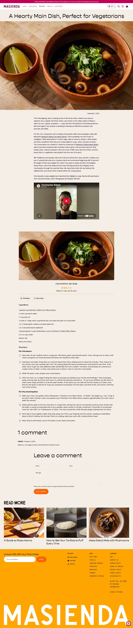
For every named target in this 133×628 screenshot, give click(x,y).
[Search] (118, 6)
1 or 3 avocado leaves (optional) (31, 327)
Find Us (92, 560)
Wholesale (93, 569)
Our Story (93, 557)
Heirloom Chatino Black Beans (87, 144)
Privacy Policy (116, 569)
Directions (23, 347)
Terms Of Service (116, 566)
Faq (111, 557)
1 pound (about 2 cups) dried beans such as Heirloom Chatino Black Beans (47, 331)
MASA (72, 176)
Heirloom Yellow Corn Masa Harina (53, 136)
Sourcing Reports (96, 563)
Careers (92, 573)
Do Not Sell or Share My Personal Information (118, 584)
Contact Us (114, 560)
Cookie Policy (115, 573)
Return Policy (115, 563)
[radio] (62, 288)
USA (112, 6)
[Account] (123, 6)
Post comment (41, 491)
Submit (41, 559)
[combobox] (111, 6)
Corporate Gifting (97, 576)
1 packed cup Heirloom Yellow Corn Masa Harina (37, 310)
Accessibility (115, 576)
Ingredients (23, 305)
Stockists (93, 566)
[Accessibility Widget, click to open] (128, 623)
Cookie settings (116, 592)
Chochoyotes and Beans (66, 284)
